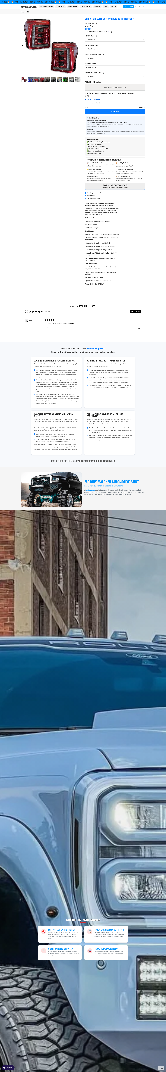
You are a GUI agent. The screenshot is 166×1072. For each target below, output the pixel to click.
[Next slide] (79, 46)
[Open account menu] (139, 7)
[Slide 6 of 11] (53, 79)
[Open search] (136, 7)
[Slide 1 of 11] (24, 79)
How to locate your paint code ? (93, 103)
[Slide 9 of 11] (71, 79)
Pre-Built (27, 12)
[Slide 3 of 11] (36, 79)
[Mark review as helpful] (139, 328)
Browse (123, 87)
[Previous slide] (22, 46)
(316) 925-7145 (97, 153)
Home (22, 12)
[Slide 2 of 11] (30, 79)
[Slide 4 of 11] (42, 79)
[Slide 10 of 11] (77, 79)
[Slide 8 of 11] (65, 79)
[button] (52, 311)
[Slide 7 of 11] (59, 79)
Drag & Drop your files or (115, 87)
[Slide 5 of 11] (47, 79)
